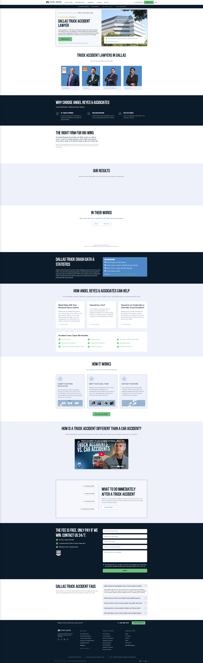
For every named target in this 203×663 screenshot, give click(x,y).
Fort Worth (128, 636)
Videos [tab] (96, 223)
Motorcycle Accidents (69, 343)
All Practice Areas (126, 346)
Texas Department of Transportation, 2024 (123, 274)
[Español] (156, 2)
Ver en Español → (86, 648)
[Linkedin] (64, 640)
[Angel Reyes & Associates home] (54, 2)
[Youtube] (67, 640)
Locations (99, 2)
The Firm (106, 2)
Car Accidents (66, 339)
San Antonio (128, 642)
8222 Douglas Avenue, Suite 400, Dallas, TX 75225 (123, 38)
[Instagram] (58, 640)
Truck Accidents (107, 636)
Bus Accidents (95, 339)
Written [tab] (106, 223)
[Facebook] (61, 640)
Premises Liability (107, 642)
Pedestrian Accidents (98, 343)
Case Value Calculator (85, 636)
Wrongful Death (125, 343)
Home (59, 12)
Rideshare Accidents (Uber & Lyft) (73, 346)
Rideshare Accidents (108, 640)
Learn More (64, 324)
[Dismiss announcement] (200, 6)
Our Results (91, 2)
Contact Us (148, 2)
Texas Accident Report (85, 638)
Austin (126, 640)
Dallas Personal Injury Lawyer (69, 12)
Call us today (103, 414)
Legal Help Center (80, 2)
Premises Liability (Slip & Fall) (129, 339)
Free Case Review (138, 622)
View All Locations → (130, 645)
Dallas (126, 633)
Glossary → (83, 645)
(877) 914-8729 (112, 41)
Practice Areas (68, 2)
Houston (127, 638)
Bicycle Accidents (96, 346)
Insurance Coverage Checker (87, 640)
